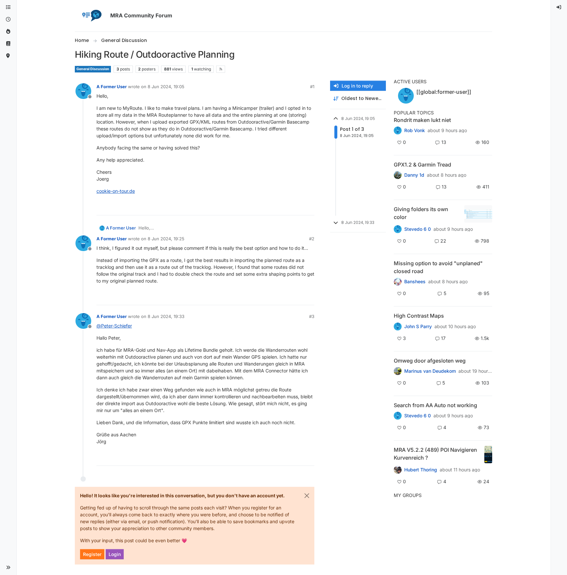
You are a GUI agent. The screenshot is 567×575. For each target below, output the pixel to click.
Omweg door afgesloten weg (430, 360)
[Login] (559, 7)
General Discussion (92, 69)
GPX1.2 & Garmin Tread (422, 164)
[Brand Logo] (91, 16)
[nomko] (398, 229)
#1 (312, 86)
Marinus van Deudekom (430, 371)
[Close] (306, 496)
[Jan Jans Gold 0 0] (398, 371)
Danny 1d (414, 175)
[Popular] (8, 31)
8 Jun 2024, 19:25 (166, 238)
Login (115, 554)
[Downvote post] (309, 207)
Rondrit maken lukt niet (422, 120)
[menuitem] (559, 7)
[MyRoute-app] (8, 56)
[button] (8, 567)
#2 (311, 238)
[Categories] (8, 7)
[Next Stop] (398, 326)
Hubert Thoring (420, 469)
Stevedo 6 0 (417, 229)
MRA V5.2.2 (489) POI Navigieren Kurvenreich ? (435, 453)
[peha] (398, 416)
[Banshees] (398, 282)
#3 (311, 316)
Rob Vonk (414, 130)
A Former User (111, 86)
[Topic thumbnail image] (478, 214)
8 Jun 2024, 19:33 (166, 316)
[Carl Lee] (398, 175)
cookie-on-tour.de (115, 191)
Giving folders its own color (421, 213)
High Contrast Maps (419, 315)
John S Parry (418, 326)
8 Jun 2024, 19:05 (166, 86)
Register (92, 554)
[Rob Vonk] (398, 130)
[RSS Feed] (220, 69)
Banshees (415, 281)
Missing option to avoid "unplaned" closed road (438, 267)
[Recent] (8, 19)
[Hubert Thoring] (398, 470)
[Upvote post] (285, 207)
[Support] (8, 44)
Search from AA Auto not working (435, 405)
